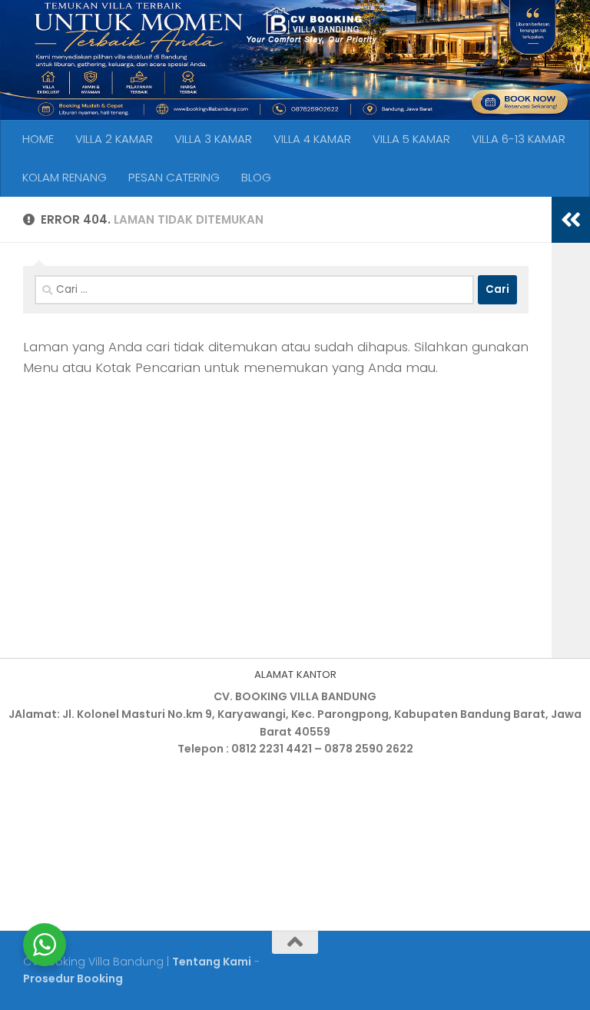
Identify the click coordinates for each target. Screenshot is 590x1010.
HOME (38, 139)
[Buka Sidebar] (571, 220)
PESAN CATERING (174, 177)
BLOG (256, 177)
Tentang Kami (211, 961)
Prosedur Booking (73, 978)
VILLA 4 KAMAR (312, 139)
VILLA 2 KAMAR (114, 139)
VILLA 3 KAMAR (213, 139)
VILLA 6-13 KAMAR (518, 139)
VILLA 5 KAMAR (411, 139)
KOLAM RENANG (64, 177)
